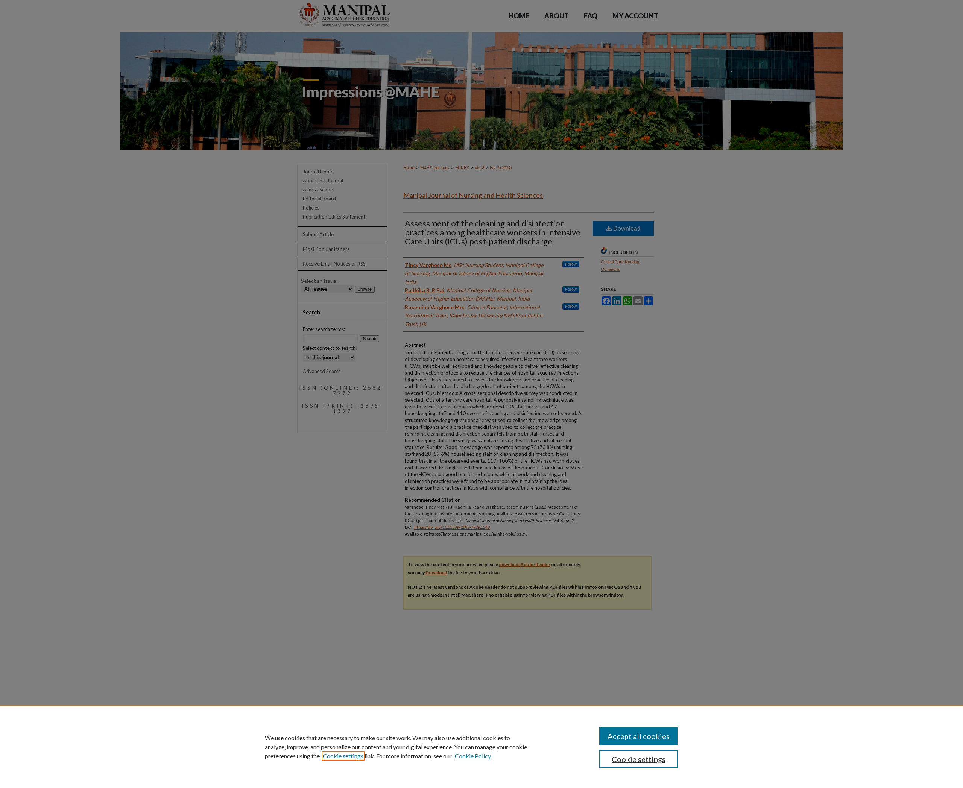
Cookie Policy (473, 755)
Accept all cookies (639, 736)
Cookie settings (343, 755)
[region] (481, 746)
